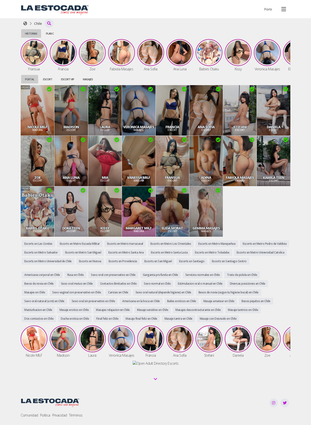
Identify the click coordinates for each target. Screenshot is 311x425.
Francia (172, 127)
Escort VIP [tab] (67, 79)
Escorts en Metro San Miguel (83, 252)
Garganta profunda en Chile (160, 275)
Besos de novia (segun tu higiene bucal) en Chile (229, 292)
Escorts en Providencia (123, 261)
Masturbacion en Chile (38, 310)
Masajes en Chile (34, 292)
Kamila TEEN (273, 177)
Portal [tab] (29, 79)
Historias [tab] (31, 33)
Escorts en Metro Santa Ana (126, 252)
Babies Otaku (37, 228)
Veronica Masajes (138, 127)
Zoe (37, 177)
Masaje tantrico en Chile (243, 310)
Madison (71, 127)
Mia (105, 177)
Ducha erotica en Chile (75, 318)
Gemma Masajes (206, 228)
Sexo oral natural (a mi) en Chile (44, 301)
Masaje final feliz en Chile (141, 318)
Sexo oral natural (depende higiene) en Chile (163, 292)
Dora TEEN (71, 228)
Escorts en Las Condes (38, 244)
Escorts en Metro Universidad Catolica (261, 252)
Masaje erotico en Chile (74, 310)
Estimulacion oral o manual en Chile (200, 283)
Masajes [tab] (88, 79)
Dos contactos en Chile (38, 318)
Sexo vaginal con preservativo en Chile (76, 292)
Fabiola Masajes (240, 177)
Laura (105, 127)
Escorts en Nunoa (90, 261)
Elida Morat (172, 228)
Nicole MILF (37, 127)
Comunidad (29, 415)
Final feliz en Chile (107, 318)
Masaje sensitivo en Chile (152, 310)
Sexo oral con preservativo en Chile (113, 275)
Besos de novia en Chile (39, 283)
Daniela (273, 127)
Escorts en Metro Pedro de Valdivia (264, 244)
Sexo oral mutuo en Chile (77, 283)
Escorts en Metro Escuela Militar (80, 244)
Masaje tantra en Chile (178, 318)
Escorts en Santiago (192, 261)
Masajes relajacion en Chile (113, 310)
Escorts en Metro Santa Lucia (169, 252)
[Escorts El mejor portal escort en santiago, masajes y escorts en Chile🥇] (25, 23)
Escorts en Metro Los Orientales (170, 244)
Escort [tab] (47, 79)
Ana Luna (71, 177)
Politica (45, 415)
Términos (76, 415)
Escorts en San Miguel (158, 261)
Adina (206, 177)
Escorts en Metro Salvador (41, 252)
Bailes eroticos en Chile (181, 301)
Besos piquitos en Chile (256, 301)
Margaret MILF (139, 228)
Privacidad (59, 415)
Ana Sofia (206, 127)
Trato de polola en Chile (242, 275)
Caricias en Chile (118, 292)
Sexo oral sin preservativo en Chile (93, 301)
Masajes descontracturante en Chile (198, 310)
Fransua (172, 177)
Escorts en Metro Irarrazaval (125, 244)
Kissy (104, 228)
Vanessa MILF (138, 177)
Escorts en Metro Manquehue (216, 244)
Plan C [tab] (50, 33)
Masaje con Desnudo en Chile (218, 318)
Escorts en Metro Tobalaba (212, 252)
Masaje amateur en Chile (218, 301)
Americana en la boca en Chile (141, 301)
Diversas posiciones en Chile (247, 283)
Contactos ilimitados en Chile (118, 283)
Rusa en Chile (75, 275)
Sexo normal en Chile (157, 283)
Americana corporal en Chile (42, 275)
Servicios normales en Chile (202, 275)
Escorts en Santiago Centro (229, 261)
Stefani (240, 127)
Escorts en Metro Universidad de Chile (48, 261)
